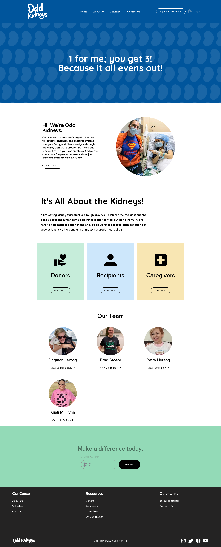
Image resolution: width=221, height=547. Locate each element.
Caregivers (92, 511)
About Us (17, 501)
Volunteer (18, 506)
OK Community (94, 516)
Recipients (92, 506)
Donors (90, 501)
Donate (16, 511)
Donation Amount (89, 457)
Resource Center (169, 501)
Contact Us (166, 506)
